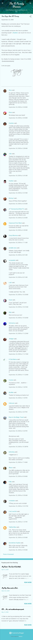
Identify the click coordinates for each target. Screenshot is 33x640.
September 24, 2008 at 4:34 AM (18, 118)
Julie (10, 154)
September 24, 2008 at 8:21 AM (18, 277)
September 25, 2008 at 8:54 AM (18, 476)
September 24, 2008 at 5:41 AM (18, 175)
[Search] (30, 3)
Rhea (10, 112)
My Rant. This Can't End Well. (11, 567)
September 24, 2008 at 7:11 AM (18, 242)
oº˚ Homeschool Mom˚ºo (16, 209)
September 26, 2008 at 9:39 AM (18, 550)
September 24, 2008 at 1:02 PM (18, 387)
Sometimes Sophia (14, 543)
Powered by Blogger (17, 633)
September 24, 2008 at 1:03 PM (18, 398)
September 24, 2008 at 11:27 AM (18, 354)
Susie (10, 300)
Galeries (20, 636)
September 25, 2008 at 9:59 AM (18, 495)
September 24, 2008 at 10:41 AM (18, 307)
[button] (30, 16)
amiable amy (12, 248)
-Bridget (11, 339)
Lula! (10, 282)
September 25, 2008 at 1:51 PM (18, 522)
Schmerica (12, 323)
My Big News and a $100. (9, 588)
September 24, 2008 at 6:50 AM (18, 230)
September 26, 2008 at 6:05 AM (18, 537)
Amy (10, 90)
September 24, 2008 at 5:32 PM (18, 431)
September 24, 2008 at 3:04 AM (18, 107)
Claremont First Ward (15, 223)
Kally (10, 481)
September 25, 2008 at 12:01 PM (18, 506)
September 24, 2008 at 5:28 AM (18, 148)
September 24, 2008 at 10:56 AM (18, 318)
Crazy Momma (13, 235)
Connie (11, 380)
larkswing (11, 452)
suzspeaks (12, 260)
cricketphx (12, 500)
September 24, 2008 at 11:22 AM (18, 333)
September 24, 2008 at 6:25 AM (18, 218)
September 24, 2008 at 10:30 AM (18, 294)
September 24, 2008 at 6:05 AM (18, 204)
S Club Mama (13, 359)
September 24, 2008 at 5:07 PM (18, 412)
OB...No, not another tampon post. (12, 609)
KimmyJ (11, 198)
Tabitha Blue (12, 527)
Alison (11, 467)
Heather (15, 33)
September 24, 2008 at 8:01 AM (18, 255)
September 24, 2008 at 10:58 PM (18, 446)
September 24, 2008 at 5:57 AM (18, 193)
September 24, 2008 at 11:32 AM (18, 375)
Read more (28, 582)
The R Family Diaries (16, 5)
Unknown (11, 403)
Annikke (11, 392)
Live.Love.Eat (13, 511)
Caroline (11, 123)
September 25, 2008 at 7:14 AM (18, 462)
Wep (10, 312)
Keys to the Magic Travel (16, 417)
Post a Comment (8, 554)
